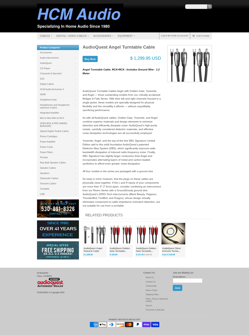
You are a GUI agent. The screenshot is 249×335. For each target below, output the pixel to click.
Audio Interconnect (49, 58)
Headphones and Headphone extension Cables (55, 106)
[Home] (80, 27)
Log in (164, 35)
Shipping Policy (152, 294)
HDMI (43, 94)
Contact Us (151, 282)
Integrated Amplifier (49, 113)
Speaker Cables (48, 168)
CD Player (45, 68)
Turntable (44, 189)
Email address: (179, 277)
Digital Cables (47, 84)
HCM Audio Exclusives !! (52, 89)
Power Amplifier (47, 141)
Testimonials (151, 286)
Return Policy (151, 290)
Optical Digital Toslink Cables (54, 131)
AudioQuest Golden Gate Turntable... (120, 249)
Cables (45, 35)
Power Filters (46, 152)
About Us (150, 277)
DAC (42, 79)
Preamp (44, 157)
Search (149, 305)
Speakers (44, 173)
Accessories (102, 35)
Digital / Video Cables (71, 35)
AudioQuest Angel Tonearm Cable (92, 249)
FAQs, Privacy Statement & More (157, 300)
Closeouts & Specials (155, 310)
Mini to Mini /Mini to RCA (52, 118)
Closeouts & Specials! (51, 73)
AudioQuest (46, 63)
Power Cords (46, 147)
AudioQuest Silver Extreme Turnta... (171, 249)
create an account (179, 35)
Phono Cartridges (48, 136)
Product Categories (50, 47)
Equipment (125, 35)
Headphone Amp (48, 99)
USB (42, 194)
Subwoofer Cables (49, 178)
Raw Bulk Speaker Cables (53, 162)
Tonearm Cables (48, 183)
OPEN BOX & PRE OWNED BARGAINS (53, 124)
